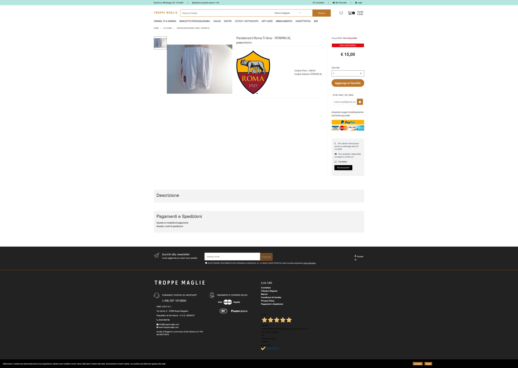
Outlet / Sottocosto (246, 21)
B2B (316, 21)
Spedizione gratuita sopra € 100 (205, 2)
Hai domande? (343, 167)
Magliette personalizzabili (194, 21)
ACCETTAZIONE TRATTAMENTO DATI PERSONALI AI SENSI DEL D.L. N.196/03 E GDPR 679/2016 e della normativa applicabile (262, 263)
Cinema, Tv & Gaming (165, 21)
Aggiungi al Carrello (348, 83)
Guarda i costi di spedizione (169, 226)
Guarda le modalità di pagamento (172, 222)
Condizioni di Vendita (271, 297)
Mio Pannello (341, 2)
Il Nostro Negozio (269, 290)
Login (360, 2)
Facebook (359, 258)
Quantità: (336, 67)
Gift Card (267, 21)
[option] (199, 69)
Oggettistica (303, 21)
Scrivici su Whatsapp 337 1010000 (168, 2)
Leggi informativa (309, 263)
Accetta (417, 363)
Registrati (266, 256)
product (239, 42)
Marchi (264, 294)
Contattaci (320, 2)
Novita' (228, 21)
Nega (428, 363)
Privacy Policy (267, 300)
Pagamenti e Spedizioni (272, 303)
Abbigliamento (284, 21)
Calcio (217, 21)
